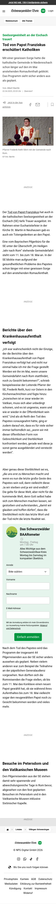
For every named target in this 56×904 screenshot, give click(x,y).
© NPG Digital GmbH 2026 (28, 850)
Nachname (11, 594)
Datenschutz (45, 879)
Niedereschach (12, 21)
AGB (33, 879)
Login (51, 11)
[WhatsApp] (24, 859)
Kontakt (28, 888)
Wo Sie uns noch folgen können (30, 867)
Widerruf (28, 893)
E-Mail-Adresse (13, 608)
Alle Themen (27, 21)
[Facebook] (37, 859)
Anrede (9, 565)
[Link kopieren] (24, 104)
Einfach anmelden (28, 637)
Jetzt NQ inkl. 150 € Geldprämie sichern (28, 2)
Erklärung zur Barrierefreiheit (35, 883)
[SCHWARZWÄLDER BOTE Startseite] (28, 11)
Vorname (10, 579)
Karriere (24, 879)
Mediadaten (11, 883)
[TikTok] (31, 859)
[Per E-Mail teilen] (38, 104)
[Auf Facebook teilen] (30, 104)
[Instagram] (18, 859)
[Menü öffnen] (3, 11)
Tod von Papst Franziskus (23, 212)
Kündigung (15, 888)
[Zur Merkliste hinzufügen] (51, 104)
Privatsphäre (11, 879)
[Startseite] (7, 829)
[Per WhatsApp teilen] (43, 104)
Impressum (41, 888)
